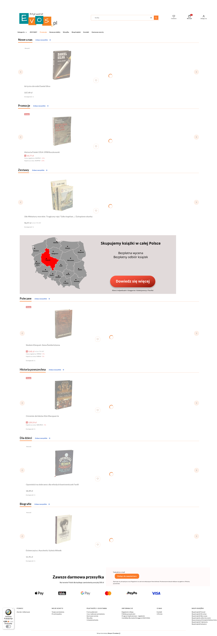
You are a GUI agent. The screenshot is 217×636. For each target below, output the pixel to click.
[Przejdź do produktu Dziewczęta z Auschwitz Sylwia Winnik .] (63, 529)
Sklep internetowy (108, 633)
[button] (156, 18)
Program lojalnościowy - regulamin (133, 616)
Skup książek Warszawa (199, 616)
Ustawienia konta (92, 620)
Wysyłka (89, 618)
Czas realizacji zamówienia (96, 614)
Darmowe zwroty (92, 616)
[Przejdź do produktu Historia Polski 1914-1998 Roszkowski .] (62, 131)
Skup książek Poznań (198, 612)
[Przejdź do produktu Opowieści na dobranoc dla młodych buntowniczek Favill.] (63, 463)
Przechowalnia (57, 614)
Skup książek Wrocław (199, 614)
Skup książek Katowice (199, 624)
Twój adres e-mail (119, 572)
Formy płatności (92, 612)
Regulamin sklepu (127, 612)
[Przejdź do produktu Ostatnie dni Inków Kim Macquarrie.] (63, 395)
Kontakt (159, 612)
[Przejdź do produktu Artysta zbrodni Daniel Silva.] (62, 65)
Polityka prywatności (128, 614)
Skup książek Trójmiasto (200, 622)
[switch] (8, 626)
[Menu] (12, 609)
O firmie (159, 614)
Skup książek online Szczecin (201, 618)
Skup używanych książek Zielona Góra (204, 620)
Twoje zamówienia (58, 612)
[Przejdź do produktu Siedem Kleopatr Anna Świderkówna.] (63, 324)
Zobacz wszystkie (41, 40)
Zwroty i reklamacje (23, 612)
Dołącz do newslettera (127, 576)
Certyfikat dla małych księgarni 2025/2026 (136, 618)
